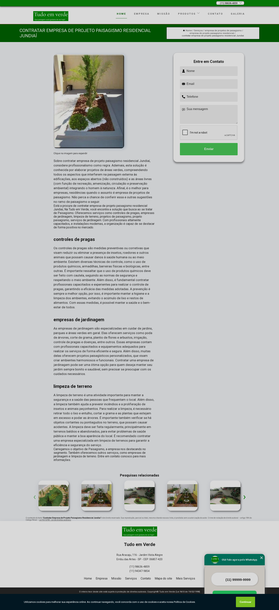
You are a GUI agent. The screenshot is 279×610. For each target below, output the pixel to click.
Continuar (245, 602)
